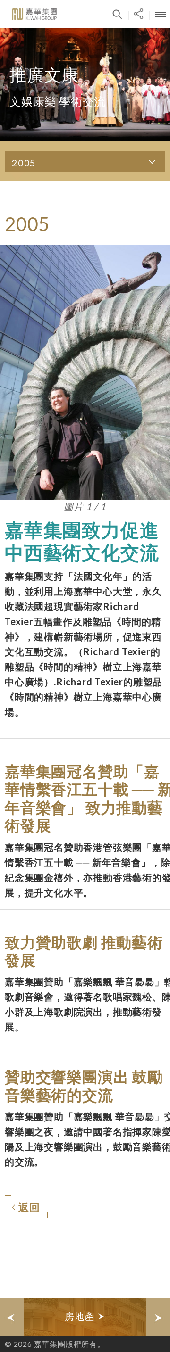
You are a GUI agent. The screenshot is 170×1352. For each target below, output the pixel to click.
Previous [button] (12, 1317)
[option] (85, 1317)
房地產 (81, 1316)
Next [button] (158, 1317)
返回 (29, 1207)
